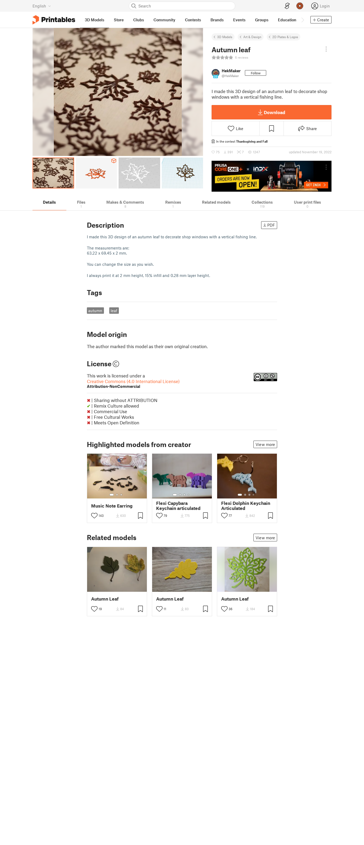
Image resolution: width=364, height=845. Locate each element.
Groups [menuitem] (261, 19)
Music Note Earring (111, 505)
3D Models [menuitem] (94, 19)
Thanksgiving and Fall (252, 141)
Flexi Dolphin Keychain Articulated (245, 506)
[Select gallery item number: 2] (117, 495)
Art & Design (252, 37)
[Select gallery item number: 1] (112, 495)
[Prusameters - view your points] (299, 5)
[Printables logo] (54, 20)
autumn (95, 310)
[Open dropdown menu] (326, 49)
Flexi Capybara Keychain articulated (178, 506)
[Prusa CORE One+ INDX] (271, 176)
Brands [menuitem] (217, 19)
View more (265, 444)
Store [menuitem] (119, 19)
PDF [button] (271, 225)
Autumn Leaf (105, 598)
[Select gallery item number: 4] (189, 495)
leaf (114, 310)
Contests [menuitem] (193, 19)
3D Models (224, 37)
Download (274, 112)
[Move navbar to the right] (302, 20)
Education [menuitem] (287, 19)
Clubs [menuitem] (138, 19)
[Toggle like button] (94, 515)
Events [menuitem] (239, 19)
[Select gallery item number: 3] (121, 495)
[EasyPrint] (287, 6)
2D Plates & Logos (285, 37)
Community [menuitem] (164, 19)
